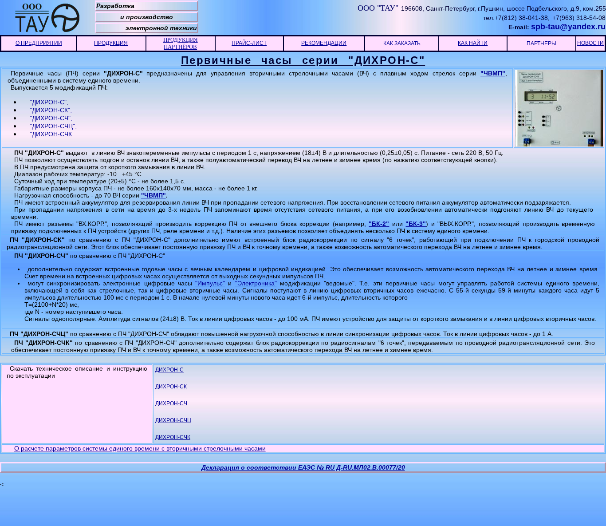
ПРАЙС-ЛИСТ (249, 43)
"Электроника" (256, 283)
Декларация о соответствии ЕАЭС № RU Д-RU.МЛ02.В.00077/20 (303, 467)
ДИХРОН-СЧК (172, 437)
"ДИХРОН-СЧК (51, 134)
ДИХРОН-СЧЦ (173, 420)
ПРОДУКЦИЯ (111, 43)
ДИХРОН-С (169, 370)
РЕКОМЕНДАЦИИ (323, 43)
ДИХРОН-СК (171, 387)
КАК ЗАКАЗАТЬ (402, 43)
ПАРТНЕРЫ (541, 43)
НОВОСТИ (590, 43)
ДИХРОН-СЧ (171, 403)
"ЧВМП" (492, 73)
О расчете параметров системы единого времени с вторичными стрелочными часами (140, 448)
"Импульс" (210, 283)
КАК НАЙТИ (473, 43)
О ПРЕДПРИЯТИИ (39, 43)
